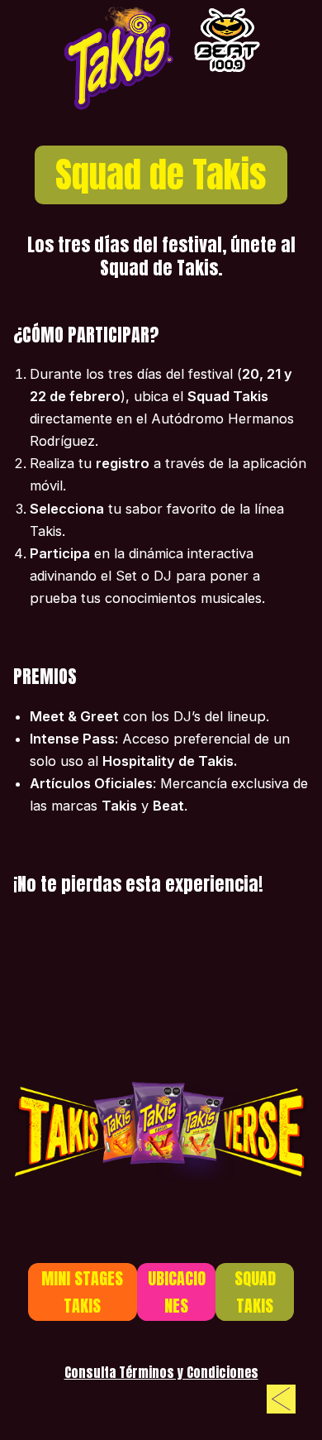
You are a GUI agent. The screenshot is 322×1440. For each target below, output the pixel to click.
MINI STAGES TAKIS (82, 1291)
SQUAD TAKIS (255, 1291)
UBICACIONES (177, 1291)
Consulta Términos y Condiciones (161, 1372)
